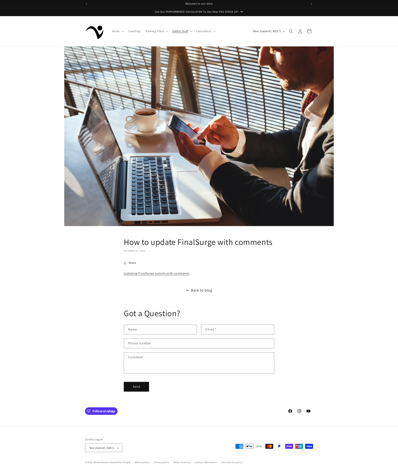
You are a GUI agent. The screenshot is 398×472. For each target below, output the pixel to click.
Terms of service (182, 462)
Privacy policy (161, 462)
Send (136, 387)
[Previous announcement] (86, 4)
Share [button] (132, 263)
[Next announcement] (311, 4)
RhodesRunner (101, 462)
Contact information (206, 462)
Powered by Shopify (120, 462)
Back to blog (201, 290)
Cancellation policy (231, 462)
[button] (117, 31)
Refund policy (142, 462)
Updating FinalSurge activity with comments (156, 273)
